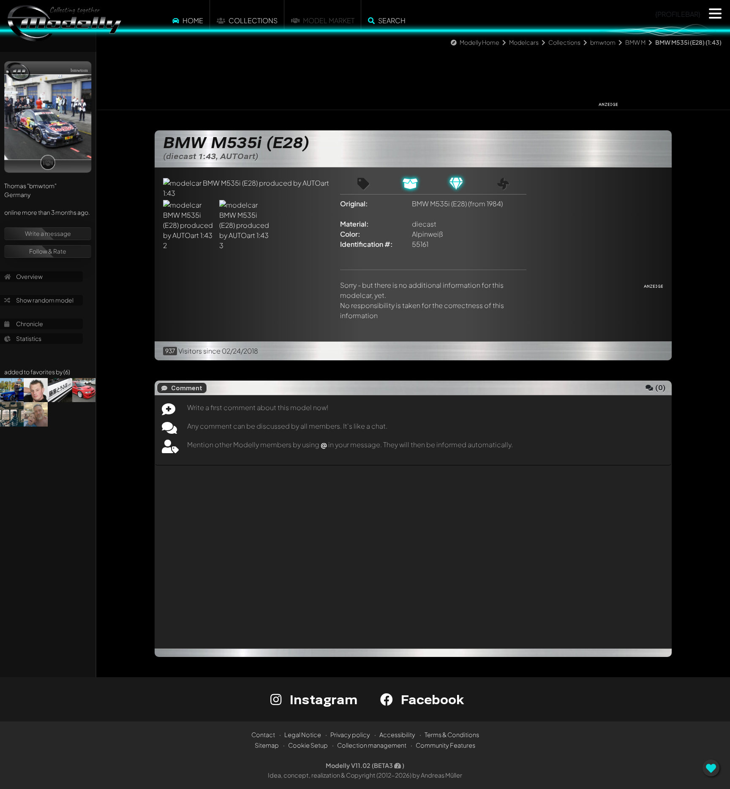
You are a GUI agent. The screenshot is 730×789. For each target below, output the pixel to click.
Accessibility (397, 734)
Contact (263, 734)
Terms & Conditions (452, 734)
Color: (350, 234)
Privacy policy (350, 734)
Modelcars (524, 42)
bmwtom (603, 42)
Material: (354, 223)
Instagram (322, 699)
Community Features (445, 745)
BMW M (635, 42)
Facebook (430, 699)
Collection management (371, 745)
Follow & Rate (47, 251)
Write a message (48, 233)
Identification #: (366, 244)
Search (392, 20)
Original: (354, 203)
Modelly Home (479, 42)
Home (192, 20)
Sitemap (267, 745)
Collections (253, 20)
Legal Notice (302, 734)
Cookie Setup (308, 745)
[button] (715, 13)
